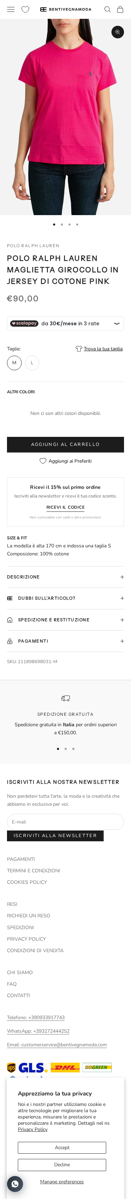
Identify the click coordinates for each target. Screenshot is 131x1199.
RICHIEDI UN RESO (28, 915)
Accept (62, 1147)
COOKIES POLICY (27, 882)
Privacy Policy (33, 1129)
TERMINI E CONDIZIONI (33, 870)
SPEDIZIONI (20, 927)
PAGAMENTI (21, 859)
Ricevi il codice (65, 507)
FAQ (12, 984)
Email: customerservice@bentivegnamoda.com (57, 1044)
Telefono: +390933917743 (36, 1017)
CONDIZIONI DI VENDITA (35, 950)
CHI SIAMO (20, 972)
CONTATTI (18, 995)
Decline (62, 1164)
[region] (65, 715)
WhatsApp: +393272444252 (38, 1031)
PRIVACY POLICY (26, 939)
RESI (12, 904)
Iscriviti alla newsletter (55, 836)
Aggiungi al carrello (65, 444)
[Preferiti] (25, 9)
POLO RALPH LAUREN (33, 245)
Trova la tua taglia (103, 349)
